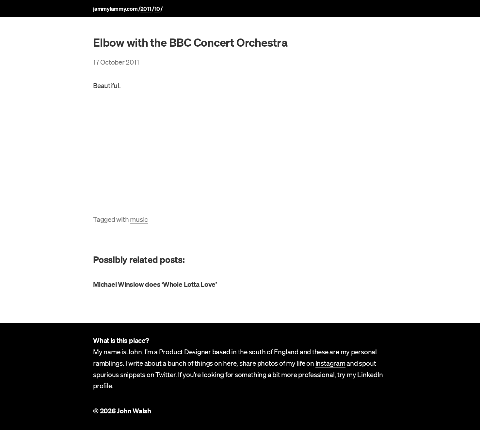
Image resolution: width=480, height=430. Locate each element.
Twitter (165, 374)
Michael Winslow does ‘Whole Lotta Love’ (155, 284)
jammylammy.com (115, 8)
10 (157, 8)
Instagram (330, 363)
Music (139, 219)
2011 (146, 8)
